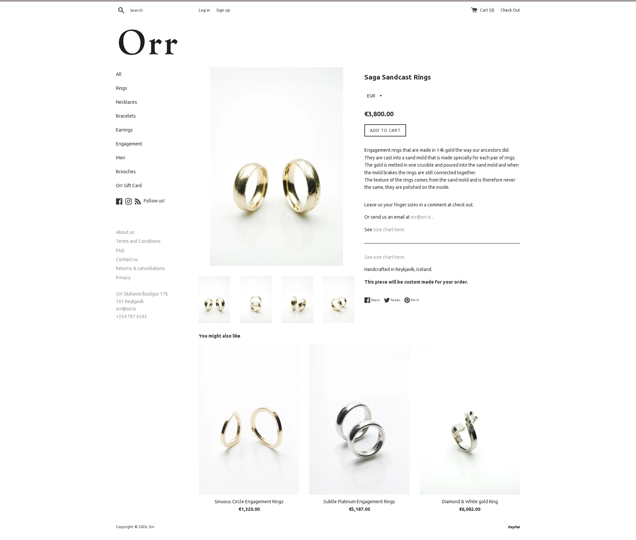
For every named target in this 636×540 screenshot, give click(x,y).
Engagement (129, 143)
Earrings (124, 130)
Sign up (223, 10)
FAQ (120, 250)
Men (120, 157)
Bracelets (126, 116)
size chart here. (389, 229)
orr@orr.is (421, 217)
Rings (121, 88)
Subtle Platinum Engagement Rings (359, 501)
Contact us (127, 259)
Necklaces (126, 102)
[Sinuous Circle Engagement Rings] (249, 420)
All (119, 74)
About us (125, 232)
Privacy (123, 277)
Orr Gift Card (129, 185)
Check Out (510, 10)
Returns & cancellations (140, 268)
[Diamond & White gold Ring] (470, 420)
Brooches (126, 171)
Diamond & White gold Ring (470, 501)
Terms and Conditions (138, 241)
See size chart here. (384, 257)
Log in (204, 10)
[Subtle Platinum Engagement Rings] (359, 420)
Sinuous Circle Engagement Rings (249, 501)
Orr (151, 527)
